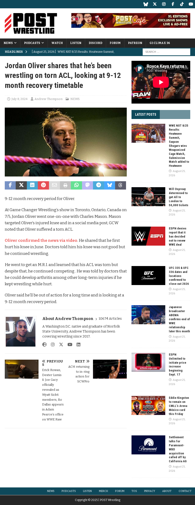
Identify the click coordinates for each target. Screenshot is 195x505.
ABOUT (166, 491)
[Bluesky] (145, 4)
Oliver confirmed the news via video (41, 240)
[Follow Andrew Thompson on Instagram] (51, 345)
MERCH (103, 491)
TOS (134, 491)
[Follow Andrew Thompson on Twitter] (59, 345)
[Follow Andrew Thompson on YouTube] (68, 345)
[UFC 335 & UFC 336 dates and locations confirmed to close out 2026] (148, 275)
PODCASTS (32, 43)
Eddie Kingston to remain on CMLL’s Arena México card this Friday (179, 406)
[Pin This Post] (43, 185)
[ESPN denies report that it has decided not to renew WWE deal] (148, 236)
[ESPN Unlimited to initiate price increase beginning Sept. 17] (148, 362)
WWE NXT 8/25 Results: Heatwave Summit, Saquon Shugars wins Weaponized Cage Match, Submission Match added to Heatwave (179, 145)
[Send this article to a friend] (54, 185)
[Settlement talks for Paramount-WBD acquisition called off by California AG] (148, 444)
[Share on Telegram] (98, 185)
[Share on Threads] (120, 185)
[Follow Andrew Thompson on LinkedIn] (76, 345)
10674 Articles (110, 319)
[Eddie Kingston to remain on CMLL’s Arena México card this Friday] (148, 405)
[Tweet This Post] (21, 185)
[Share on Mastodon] (87, 185)
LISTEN (75, 43)
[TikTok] (182, 4)
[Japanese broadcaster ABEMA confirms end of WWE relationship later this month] (148, 314)
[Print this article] (65, 185)
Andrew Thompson (48, 99)
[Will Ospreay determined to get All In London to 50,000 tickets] (148, 196)
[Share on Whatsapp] (76, 185)
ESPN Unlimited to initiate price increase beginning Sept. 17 (177, 364)
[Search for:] (166, 52)
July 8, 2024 (19, 99)
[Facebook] (173, 4)
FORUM (115, 43)
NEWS (8, 43)
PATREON (135, 43)
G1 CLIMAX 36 (160, 43)
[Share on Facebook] (10, 185)
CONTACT (185, 491)
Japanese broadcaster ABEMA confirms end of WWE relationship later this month (179, 319)
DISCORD (95, 43)
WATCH (57, 43)
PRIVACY (149, 491)
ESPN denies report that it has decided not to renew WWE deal (177, 236)
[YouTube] (191, 4)
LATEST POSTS (145, 114)
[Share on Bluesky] (109, 185)
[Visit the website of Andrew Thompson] (44, 345)
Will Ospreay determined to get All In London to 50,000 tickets (178, 197)
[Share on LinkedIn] (32, 185)
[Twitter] (155, 4)
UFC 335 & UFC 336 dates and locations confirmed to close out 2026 (179, 276)
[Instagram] (164, 4)
